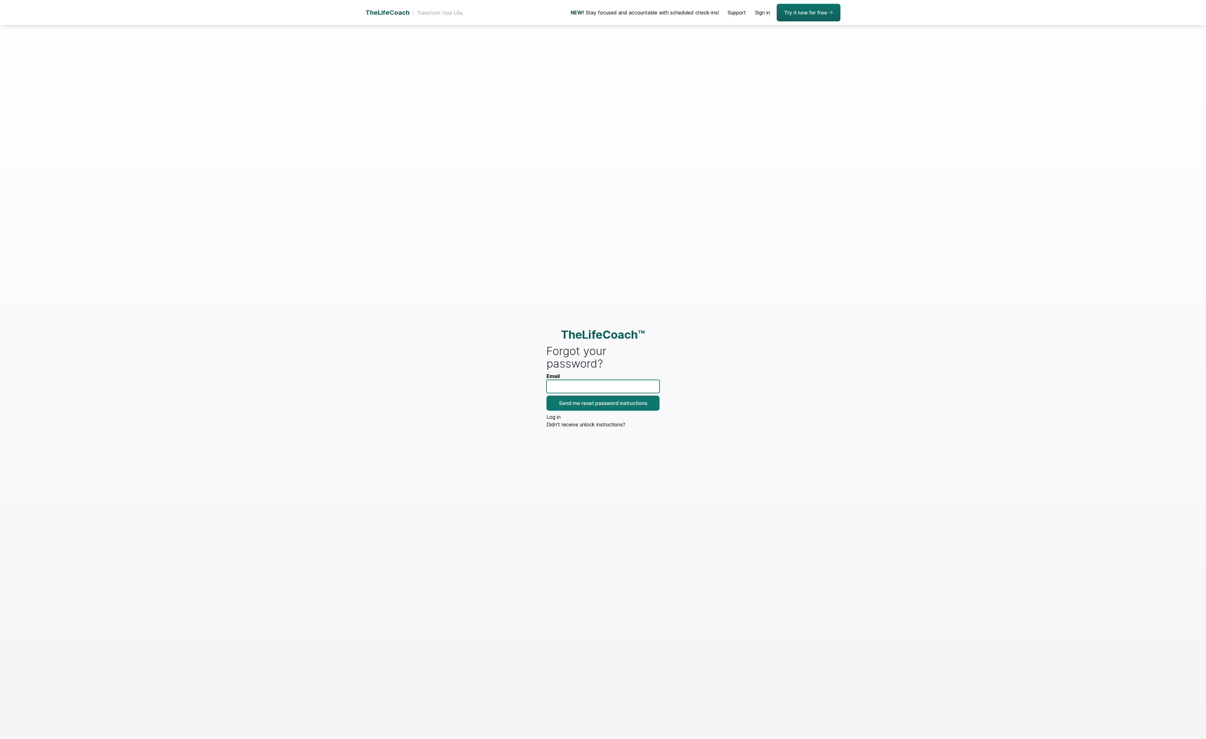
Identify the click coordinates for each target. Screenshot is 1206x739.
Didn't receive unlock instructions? (585, 424)
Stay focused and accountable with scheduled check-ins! (645, 12)
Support (737, 12)
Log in (553, 417)
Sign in (762, 12)
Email (553, 376)
